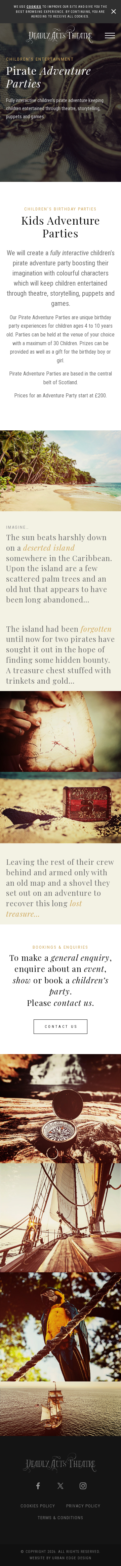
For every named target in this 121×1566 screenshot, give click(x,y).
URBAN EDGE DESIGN (71, 1558)
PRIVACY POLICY (83, 1505)
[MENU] (110, 36)
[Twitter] (60, 1486)
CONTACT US (61, 1026)
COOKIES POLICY (38, 1505)
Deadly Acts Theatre (60, 35)
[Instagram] (83, 1486)
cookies (34, 6)
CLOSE (113, 11)
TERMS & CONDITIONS (60, 1517)
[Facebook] (38, 1486)
